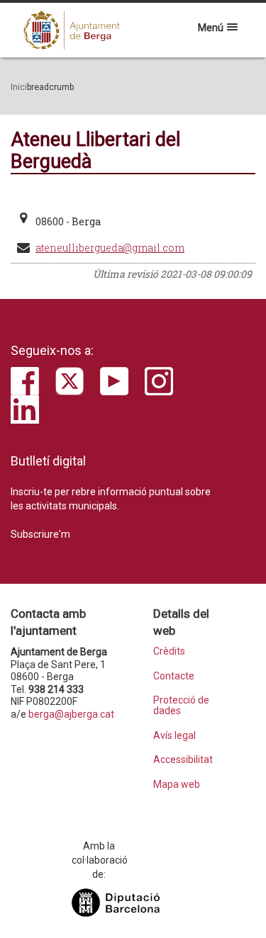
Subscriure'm (40, 534)
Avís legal (174, 735)
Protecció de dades (181, 705)
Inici (19, 87)
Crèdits (169, 651)
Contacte (173, 676)
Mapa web (176, 784)
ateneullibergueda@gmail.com (109, 247)
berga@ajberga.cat (71, 714)
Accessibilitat (183, 760)
